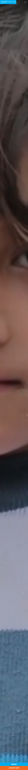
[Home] (8, 2)
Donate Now (14, 768)
